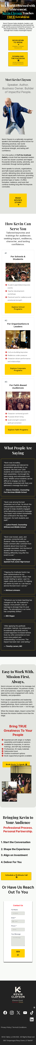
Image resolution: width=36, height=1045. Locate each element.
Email (13, 918)
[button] (34, 1007)
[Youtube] (25, 1012)
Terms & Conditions (19, 1027)
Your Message (16, 934)
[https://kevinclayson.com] (18, 995)
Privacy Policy (6, 1027)
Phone (14, 926)
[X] (18, 1012)
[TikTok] (31, 1012)
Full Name (14, 909)
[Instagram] (11, 1012)
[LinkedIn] (31, 1019)
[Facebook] (5, 1012)
